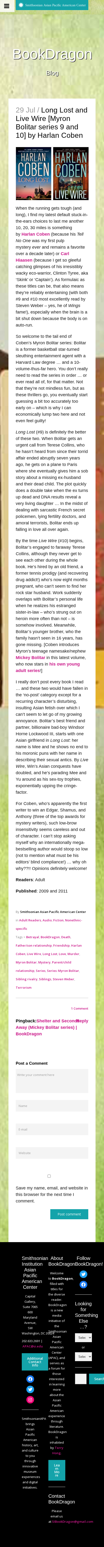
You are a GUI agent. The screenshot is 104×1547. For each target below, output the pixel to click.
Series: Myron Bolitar (63, 970)
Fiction (58, 920)
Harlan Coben (36, 234)
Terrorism (23, 987)
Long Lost (50, 954)
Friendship (61, 945)
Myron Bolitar (26, 962)
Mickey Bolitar (30, 657)
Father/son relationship (34, 945)
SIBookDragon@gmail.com (72, 1521)
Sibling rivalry (26, 979)
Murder (73, 954)
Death (65, 937)
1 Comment (79, 1008)
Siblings (45, 979)
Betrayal (32, 937)
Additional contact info (35, 1361)
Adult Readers (30, 920)
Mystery (44, 962)
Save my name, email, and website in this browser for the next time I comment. (52, 1194)
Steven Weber (63, 979)
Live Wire (34, 954)
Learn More (57, 1470)
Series (40, 970)
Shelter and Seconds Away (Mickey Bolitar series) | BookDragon (48, 1027)
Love (62, 954)
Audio (47, 920)
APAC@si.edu (32, 1346)
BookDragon (52, 54)
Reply (82, 1021)
